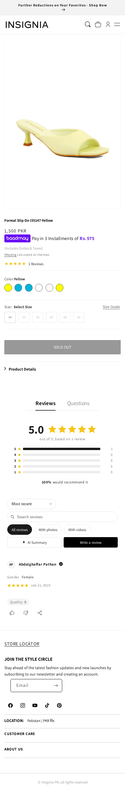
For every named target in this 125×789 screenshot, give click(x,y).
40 (67, 319)
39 (53, 319)
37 (26, 319)
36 (12, 319)
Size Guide (111, 307)
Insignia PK (50, 782)
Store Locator (22, 644)
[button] (117, 24)
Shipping (10, 255)
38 (39, 319)
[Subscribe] (55, 685)
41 (80, 319)
